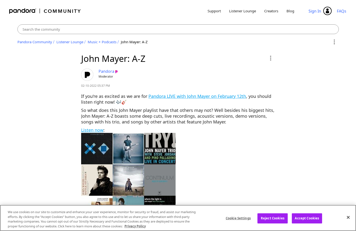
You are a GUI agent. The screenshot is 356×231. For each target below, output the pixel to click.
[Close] (348, 217)
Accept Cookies (307, 218)
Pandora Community (45, 11)
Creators (271, 10)
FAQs (341, 11)
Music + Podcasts (102, 41)
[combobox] (178, 29)
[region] (178, 218)
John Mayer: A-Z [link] (134, 41)
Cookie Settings (238, 218)
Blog (290, 10)
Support (214, 10)
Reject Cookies (272, 218)
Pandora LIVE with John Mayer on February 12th (197, 96)
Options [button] (334, 42)
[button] (270, 58)
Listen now (92, 130)
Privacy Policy (135, 226)
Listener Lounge (242, 10)
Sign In (315, 11)
